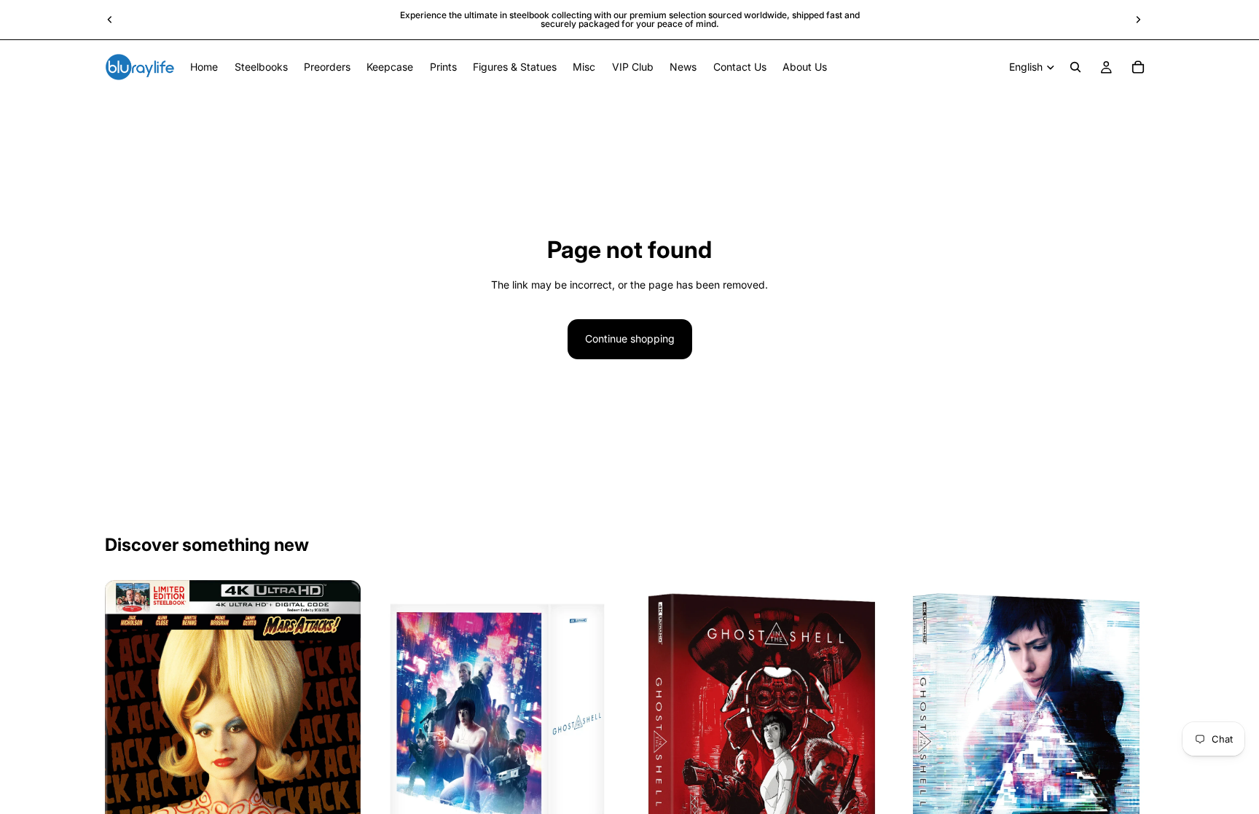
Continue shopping (630, 338)
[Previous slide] (110, 20)
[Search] (1075, 67)
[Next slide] (1138, 20)
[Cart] (1138, 67)
